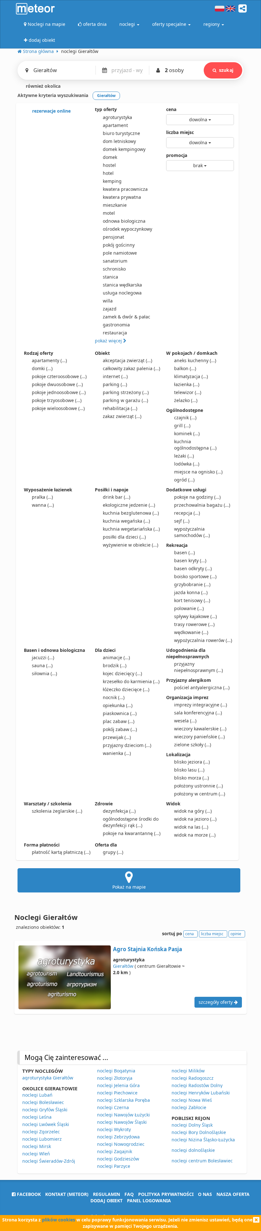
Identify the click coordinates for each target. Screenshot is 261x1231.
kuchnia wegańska (126, 521)
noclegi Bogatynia (116, 1071)
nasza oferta (233, 1194)
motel (109, 213)
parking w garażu (125, 400)
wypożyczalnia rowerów (203, 640)
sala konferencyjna (198, 713)
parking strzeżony (126, 392)
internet (115, 376)
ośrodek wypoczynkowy (127, 229)
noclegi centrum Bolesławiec (202, 1161)
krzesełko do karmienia (131, 681)
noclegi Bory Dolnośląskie (199, 1132)
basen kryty (190, 560)
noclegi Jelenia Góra (118, 1085)
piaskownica (120, 713)
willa (108, 301)
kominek (187, 433)
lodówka (186, 464)
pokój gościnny (119, 245)
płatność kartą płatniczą (61, 852)
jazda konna (191, 592)
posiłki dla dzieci (124, 537)
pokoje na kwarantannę (131, 833)
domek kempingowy (124, 149)
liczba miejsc (180, 132)
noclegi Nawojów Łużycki (123, 1115)
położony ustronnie (198, 786)
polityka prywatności (166, 1194)
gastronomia (116, 325)
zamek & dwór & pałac (126, 317)
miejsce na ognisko (198, 472)
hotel (108, 173)
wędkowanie (191, 632)
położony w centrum (199, 794)
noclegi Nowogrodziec (121, 1144)
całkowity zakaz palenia (131, 368)
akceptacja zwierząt (127, 360)
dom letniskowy (119, 141)
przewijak (117, 737)
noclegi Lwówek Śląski (45, 1124)
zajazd (109, 309)
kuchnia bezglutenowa (131, 513)
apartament (115, 125)
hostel (109, 165)
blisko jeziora (192, 762)
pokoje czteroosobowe (59, 376)
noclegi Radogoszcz (193, 1078)
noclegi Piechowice (117, 1093)
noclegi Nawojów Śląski (122, 1122)
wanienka (117, 753)
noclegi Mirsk (36, 1146)
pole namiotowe (120, 253)
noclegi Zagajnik (114, 1151)
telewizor (187, 392)
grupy (113, 852)
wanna (43, 505)
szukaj (226, 70)
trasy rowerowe (194, 624)
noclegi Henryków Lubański (201, 1093)
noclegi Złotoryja (114, 1078)
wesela (185, 721)
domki (42, 368)
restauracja (115, 333)
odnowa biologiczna (124, 221)
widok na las (191, 827)
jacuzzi (43, 657)
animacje (116, 657)
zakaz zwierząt (122, 416)
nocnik (113, 697)
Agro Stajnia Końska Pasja (147, 949)
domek (110, 157)
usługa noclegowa (122, 293)
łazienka (186, 384)
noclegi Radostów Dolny (197, 1085)
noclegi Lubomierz (42, 1139)
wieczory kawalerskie (200, 729)
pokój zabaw (120, 729)
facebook (28, 1194)
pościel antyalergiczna (201, 687)
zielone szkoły (192, 745)
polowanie (189, 608)
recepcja (187, 513)
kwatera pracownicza (125, 189)
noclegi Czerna (113, 1107)
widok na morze (194, 835)
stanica (110, 277)
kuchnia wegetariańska (131, 529)
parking (115, 384)
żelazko (185, 400)
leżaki (184, 456)
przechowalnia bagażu (202, 505)
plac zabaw (118, 721)
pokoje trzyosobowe (56, 400)
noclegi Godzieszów (118, 1159)
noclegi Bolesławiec (43, 1102)
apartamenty (49, 360)
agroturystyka (117, 117)
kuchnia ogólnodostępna (195, 444)
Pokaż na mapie (129, 887)
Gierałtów (123, 966)
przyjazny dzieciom (127, 745)
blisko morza (191, 778)
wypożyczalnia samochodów (192, 532)
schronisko (114, 269)
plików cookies (58, 1220)
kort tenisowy (192, 600)
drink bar (116, 497)
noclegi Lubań (37, 1095)
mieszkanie (115, 205)
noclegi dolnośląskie (193, 1150)
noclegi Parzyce (113, 1166)
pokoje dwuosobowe (57, 384)
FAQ (129, 1194)
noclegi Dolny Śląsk (192, 1125)
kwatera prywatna (122, 197)
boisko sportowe (195, 576)
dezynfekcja (119, 811)
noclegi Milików (188, 1071)
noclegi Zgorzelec (41, 1132)
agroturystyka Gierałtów (47, 1078)
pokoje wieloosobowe (58, 408)
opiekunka (117, 705)
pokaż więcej (109, 341)
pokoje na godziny (197, 497)
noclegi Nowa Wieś (192, 1100)
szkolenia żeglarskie (57, 811)
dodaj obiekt (106, 1200)
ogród (184, 480)
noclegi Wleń (36, 1154)
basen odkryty (193, 568)
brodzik (114, 665)
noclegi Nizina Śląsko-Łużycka (203, 1140)
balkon (185, 368)
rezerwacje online (51, 111)
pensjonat (113, 237)
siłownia (44, 673)
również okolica (42, 86)
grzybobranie (192, 584)
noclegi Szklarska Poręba (123, 1100)
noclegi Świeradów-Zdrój (48, 1161)
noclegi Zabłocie (189, 1107)
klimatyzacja (191, 376)
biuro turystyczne (121, 133)
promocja (176, 155)
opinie (235, 933)
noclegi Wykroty (114, 1129)
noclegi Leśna (37, 1117)
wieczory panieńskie (199, 737)
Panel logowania (149, 1200)
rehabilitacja (120, 408)
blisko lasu (189, 770)
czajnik (185, 417)
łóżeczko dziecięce (126, 689)
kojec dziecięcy (122, 673)
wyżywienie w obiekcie (130, 545)
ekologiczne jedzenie (129, 505)
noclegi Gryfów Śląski (44, 1110)
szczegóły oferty (216, 1002)
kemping (112, 181)
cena (171, 109)
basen (184, 552)
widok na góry (193, 811)
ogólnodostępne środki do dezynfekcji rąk (131, 822)
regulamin (106, 1194)
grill (182, 425)
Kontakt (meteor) (66, 1194)
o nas (205, 1194)
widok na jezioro (195, 819)
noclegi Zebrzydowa (118, 1137)
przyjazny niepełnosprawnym (198, 667)
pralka (42, 497)
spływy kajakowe (195, 616)
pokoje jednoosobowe (59, 392)
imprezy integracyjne (200, 705)
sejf (181, 521)
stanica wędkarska (122, 285)
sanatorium (115, 261)
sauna (42, 665)
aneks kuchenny (195, 360)
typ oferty (106, 109)
